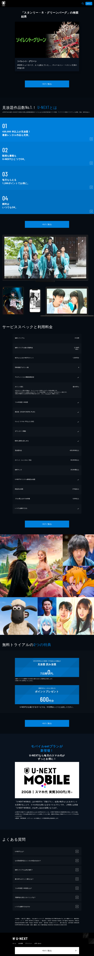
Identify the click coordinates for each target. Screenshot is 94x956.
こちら (48, 393)
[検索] (82, 3)
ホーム (14, 943)
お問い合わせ (37, 943)
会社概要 (20, 943)
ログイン (89, 3)
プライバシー (28, 943)
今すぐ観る (47, 84)
